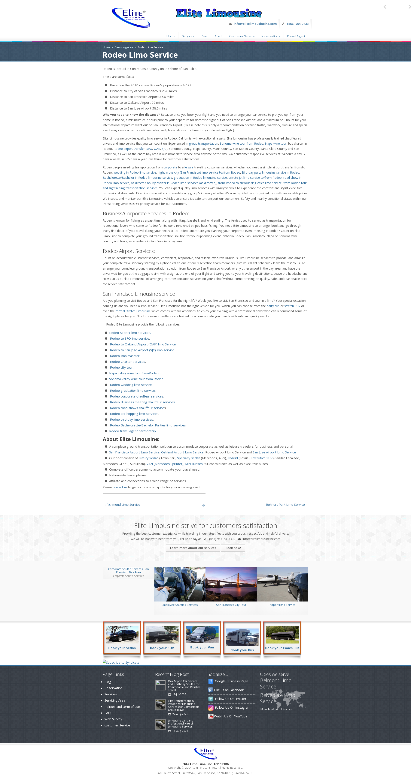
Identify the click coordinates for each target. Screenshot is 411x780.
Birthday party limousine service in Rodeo (270, 172)
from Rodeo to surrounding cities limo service (250, 183)
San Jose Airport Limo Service (274, 452)
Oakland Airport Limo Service (182, 452)
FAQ (107, 713)
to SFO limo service (134, 338)
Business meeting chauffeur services (147, 402)
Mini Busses (194, 464)
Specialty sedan (188, 458)
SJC (164, 149)
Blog (107, 682)
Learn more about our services (193, 548)
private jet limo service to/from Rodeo (255, 178)
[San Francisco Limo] (219, 16)
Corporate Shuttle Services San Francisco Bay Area (128, 570)
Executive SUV (262, 458)
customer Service (117, 725)
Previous (385, 6)
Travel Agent (296, 35)
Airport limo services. (135, 332)
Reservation (113, 688)
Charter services (132, 361)
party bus (273, 306)
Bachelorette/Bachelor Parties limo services (153, 425)
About (218, 35)
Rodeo (118, 149)
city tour (126, 367)
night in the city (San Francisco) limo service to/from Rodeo (199, 172)
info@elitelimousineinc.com (255, 24)
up (203, 504)
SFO (149, 149)
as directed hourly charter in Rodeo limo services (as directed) (173, 183)
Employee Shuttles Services (180, 605)
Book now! (233, 548)
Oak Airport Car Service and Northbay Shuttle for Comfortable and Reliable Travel (184, 687)
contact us (120, 487)
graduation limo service (137, 390)
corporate (170, 167)
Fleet (204, 35)
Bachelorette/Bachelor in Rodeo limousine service (137, 178)
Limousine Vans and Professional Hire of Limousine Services (180, 725)
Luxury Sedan (148, 458)
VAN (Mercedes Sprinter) (165, 464)
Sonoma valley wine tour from (136, 379)
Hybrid (233, 458)
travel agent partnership (137, 431)
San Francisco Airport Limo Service (134, 452)
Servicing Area (124, 47)
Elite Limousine (194, 764)
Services (188, 35)
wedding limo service (136, 384)
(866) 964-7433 (298, 24)
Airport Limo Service (282, 605)
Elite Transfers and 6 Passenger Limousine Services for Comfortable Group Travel (184, 706)
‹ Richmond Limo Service (122, 504)
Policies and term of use (122, 706)
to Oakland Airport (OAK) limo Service (148, 344)
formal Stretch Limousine (133, 311)
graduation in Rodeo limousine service (200, 178)
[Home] (131, 27)
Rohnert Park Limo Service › (286, 504)
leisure (189, 167)
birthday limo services (136, 419)
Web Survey (113, 719)
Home (170, 35)
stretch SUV (292, 306)
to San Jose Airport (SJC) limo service (147, 350)
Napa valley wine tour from (134, 373)
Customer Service (242, 35)
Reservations (270, 35)
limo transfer (130, 356)
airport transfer (134, 149)
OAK (157, 149)
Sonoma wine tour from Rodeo (241, 143)
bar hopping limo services (139, 413)
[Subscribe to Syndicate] (121, 662)
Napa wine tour (275, 143)
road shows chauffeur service (142, 408)
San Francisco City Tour (231, 605)
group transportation (203, 143)
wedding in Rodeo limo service (135, 172)
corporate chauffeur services (141, 396)
